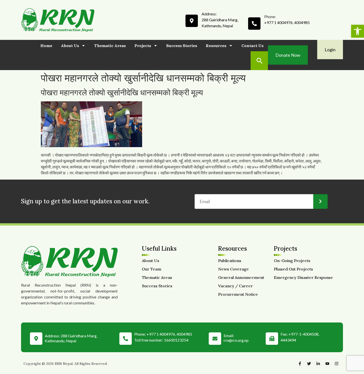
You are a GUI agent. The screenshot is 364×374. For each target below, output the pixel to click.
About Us (70, 45)
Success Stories (181, 45)
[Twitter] (309, 364)
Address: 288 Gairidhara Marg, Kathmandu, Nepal (71, 338)
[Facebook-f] (300, 364)
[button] (357, 31)
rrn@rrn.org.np (236, 340)
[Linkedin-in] (318, 364)
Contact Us (252, 45)
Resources (216, 45)
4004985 (302, 22)
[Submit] (320, 201)
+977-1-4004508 (303, 334)
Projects (142, 45)
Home (46, 45)
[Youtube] (327, 364)
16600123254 (176, 340)
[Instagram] (336, 364)
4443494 (288, 340)
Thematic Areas (110, 45)
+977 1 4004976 (278, 22)
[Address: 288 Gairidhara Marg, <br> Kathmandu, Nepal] (36, 337)
